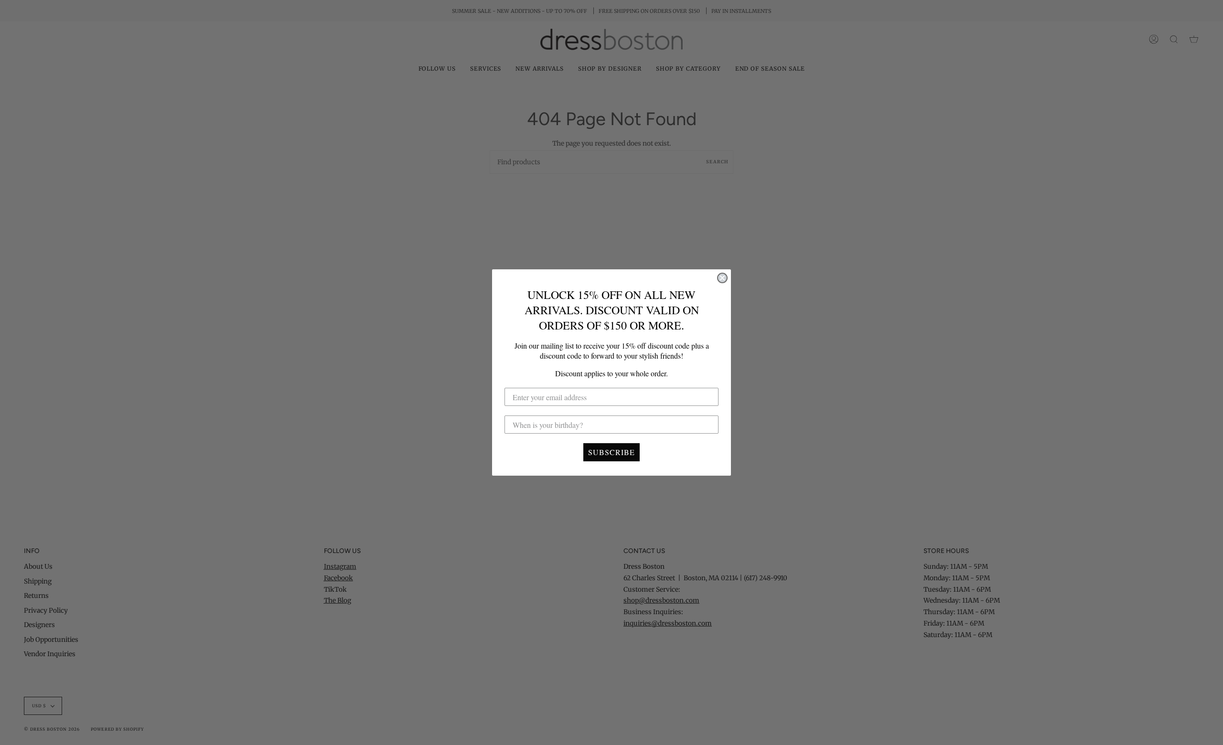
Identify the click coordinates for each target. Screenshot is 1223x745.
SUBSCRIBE (611, 452)
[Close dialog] (722, 278)
